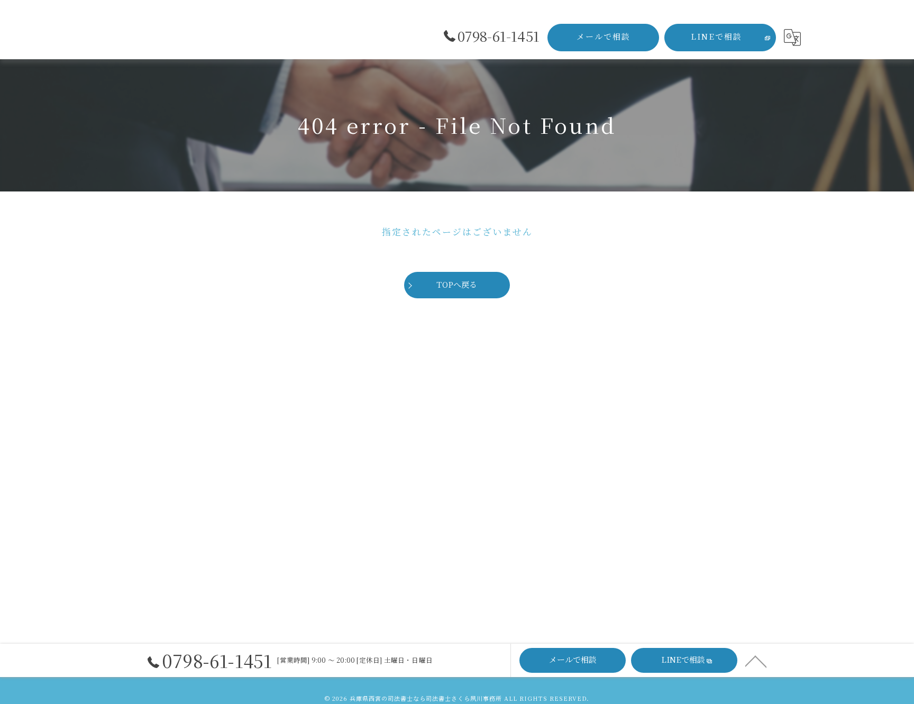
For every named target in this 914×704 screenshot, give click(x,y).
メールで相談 (603, 36)
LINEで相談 (716, 36)
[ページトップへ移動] (755, 660)
